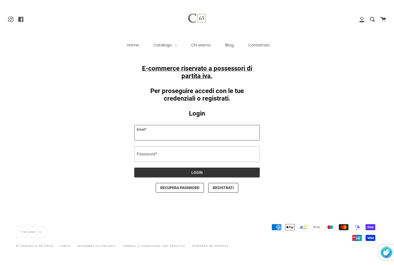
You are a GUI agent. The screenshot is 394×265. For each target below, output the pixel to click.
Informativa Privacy (96, 246)
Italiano (29, 231)
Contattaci (259, 45)
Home (133, 45)
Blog (229, 45)
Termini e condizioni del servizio (153, 246)
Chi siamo (201, 45)
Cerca (65, 246)
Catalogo (163, 45)
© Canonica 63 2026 (34, 246)
